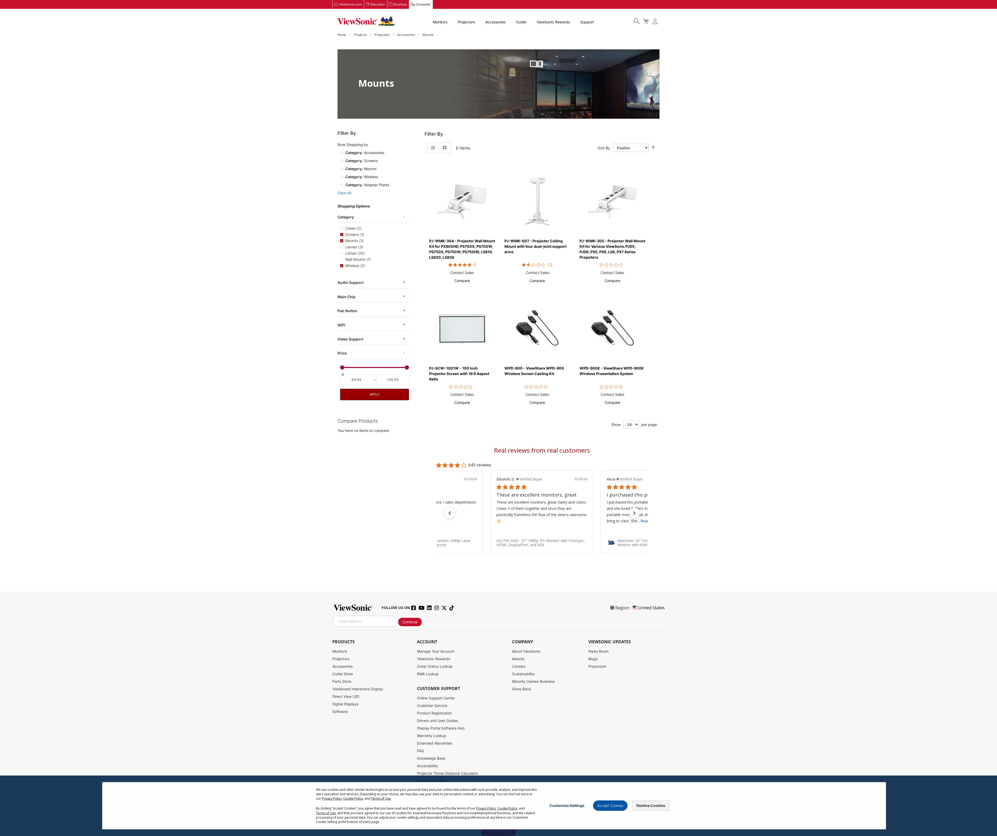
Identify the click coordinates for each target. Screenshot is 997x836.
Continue (409, 622)
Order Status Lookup (435, 666)
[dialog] (498, 805)
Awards (518, 659)
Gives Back (521, 689)
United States (651, 608)
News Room (598, 651)
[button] (462, 280)
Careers (518, 666)
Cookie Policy (353, 798)
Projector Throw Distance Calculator (447, 773)
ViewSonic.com (350, 4)
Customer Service (432, 705)
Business (400, 4)
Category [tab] (346, 217)
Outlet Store (342, 674)
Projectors (466, 22)
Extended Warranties (434, 743)
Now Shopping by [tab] (353, 144)
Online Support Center (436, 698)
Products (361, 35)
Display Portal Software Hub (441, 728)
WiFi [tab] (341, 325)
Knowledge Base (431, 758)
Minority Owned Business (533, 681)
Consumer (423, 4)
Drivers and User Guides (437, 720)
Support (587, 22)
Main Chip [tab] (346, 297)
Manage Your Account (435, 651)
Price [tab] (342, 353)
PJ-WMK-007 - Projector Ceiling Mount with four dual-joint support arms (535, 246)
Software (340, 711)
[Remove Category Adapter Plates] (341, 184)
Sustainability (523, 674)
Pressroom (597, 666)
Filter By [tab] (434, 134)
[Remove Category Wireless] (341, 176)
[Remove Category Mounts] (341, 168)
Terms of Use (381, 798)
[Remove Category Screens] (341, 160)
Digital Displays (345, 704)
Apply (375, 394)
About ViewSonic (526, 651)
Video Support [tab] (350, 339)
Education (377, 4)
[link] (541, 543)
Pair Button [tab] (347, 311)
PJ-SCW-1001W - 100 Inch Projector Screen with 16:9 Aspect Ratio (459, 373)
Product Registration (434, 713)
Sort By (604, 148)
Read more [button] (539, 520)
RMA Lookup (428, 674)
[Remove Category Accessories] (341, 152)
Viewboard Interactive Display (357, 689)
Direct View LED (345, 696)
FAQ (420, 750)
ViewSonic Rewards (553, 22)
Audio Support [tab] (350, 282)
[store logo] (366, 21)
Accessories (495, 22)
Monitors (440, 22)
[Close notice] (879, 805)
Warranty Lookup (431, 735)
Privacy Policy (332, 798)
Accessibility (427, 766)
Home (342, 35)
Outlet (521, 22)
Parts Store (341, 681)
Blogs (593, 659)
